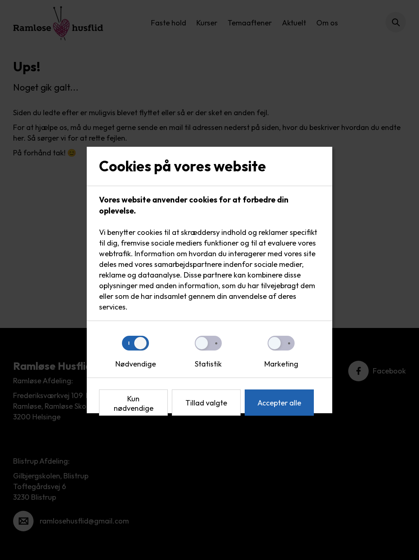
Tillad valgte (206, 402)
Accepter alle (279, 402)
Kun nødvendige (133, 403)
